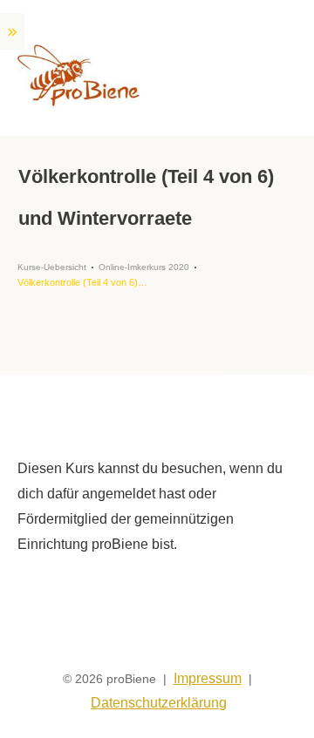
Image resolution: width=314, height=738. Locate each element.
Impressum (208, 678)
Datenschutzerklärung (159, 702)
